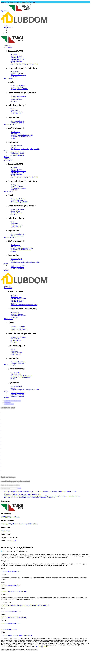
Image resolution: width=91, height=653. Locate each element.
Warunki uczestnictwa (17, 122)
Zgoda (5, 551)
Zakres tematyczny (16, 56)
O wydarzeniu (8, 47)
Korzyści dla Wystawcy (18, 85)
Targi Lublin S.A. (16, 113)
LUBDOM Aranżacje (17, 59)
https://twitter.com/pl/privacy (9, 629)
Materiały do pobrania (17, 153)
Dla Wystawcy (8, 27)
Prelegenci (14, 76)
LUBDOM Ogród (16, 61)
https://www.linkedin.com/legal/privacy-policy (14, 591)
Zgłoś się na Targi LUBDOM (19, 89)
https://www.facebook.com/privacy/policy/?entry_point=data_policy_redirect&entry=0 (25, 605)
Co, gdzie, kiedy (16, 133)
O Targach (14, 54)
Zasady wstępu (15, 132)
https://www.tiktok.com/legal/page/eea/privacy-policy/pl (16, 635)
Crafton (14, 540)
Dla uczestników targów (18, 121)
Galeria (13, 62)
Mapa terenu (14, 110)
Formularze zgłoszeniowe (18, 96)
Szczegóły (12, 551)
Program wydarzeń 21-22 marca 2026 (22, 135)
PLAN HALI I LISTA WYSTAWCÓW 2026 (24, 64)
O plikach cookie (22, 551)
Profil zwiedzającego (17, 87)
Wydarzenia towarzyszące (18, 75)
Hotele (13, 108)
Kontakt (6, 157)
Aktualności (7, 45)
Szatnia (13, 147)
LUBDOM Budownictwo (18, 58)
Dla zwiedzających (16, 145)
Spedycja (14, 101)
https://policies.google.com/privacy (10, 571)
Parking (13, 138)
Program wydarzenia (17, 73)
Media (6, 150)
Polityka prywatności (41, 646)
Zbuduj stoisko (15, 98)
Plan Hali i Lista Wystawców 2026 (21, 136)
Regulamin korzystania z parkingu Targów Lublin (25, 149)
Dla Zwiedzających (9, 124)
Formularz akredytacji (17, 155)
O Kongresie (15, 71)
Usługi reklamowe (16, 99)
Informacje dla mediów (17, 152)
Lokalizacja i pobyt (74, 496)
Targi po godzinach (16, 112)
